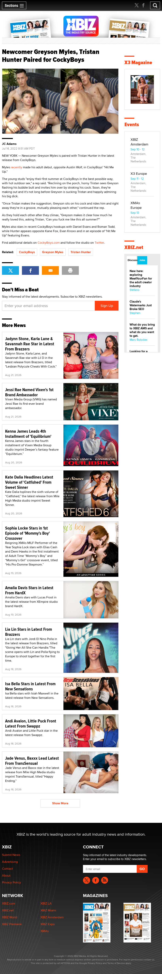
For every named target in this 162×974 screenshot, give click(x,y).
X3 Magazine (138, 62)
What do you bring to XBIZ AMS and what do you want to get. (142, 330)
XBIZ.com (8, 903)
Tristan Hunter (81, 252)
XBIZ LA (46, 903)
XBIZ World (9, 917)
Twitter (99, 242)
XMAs (44, 931)
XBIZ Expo (47, 924)
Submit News (11, 855)
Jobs (142, 260)
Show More (60, 803)
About (6, 875)
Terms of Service (116, 963)
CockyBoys (27, 252)
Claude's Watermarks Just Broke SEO (141, 305)
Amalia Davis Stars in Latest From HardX (29, 590)
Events (131, 124)
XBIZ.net (133, 247)
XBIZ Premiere (12, 924)
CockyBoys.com (49, 242)
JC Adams (9, 144)
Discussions (132, 260)
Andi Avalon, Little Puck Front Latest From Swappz (30, 723)
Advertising (10, 861)
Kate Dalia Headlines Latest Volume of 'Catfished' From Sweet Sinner (29, 482)
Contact (7, 868)
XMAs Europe (136, 205)
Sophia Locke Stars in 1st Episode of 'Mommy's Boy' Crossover (27, 533)
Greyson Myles (52, 252)
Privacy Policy (11, 882)
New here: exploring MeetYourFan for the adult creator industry (141, 278)
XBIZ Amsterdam (139, 142)
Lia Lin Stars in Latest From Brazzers (28, 631)
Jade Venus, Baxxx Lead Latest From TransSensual (32, 760)
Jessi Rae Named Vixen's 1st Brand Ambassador (29, 392)
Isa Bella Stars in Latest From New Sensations (30, 686)
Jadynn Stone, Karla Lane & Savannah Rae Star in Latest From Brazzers (29, 343)
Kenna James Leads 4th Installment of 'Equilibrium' (28, 433)
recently (16, 167)
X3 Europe (139, 173)
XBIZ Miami (48, 910)
